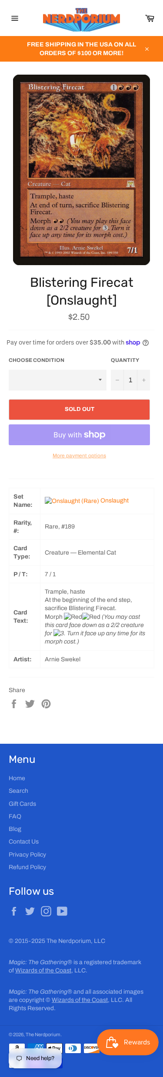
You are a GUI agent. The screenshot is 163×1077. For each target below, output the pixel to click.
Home (17, 778)
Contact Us (24, 841)
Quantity (125, 360)
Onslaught (114, 500)
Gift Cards (22, 804)
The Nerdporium (43, 1034)
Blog (15, 829)
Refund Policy (27, 867)
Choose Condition (36, 360)
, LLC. (51, 970)
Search (18, 791)
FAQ (15, 816)
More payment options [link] (79, 456)
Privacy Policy (27, 854)
